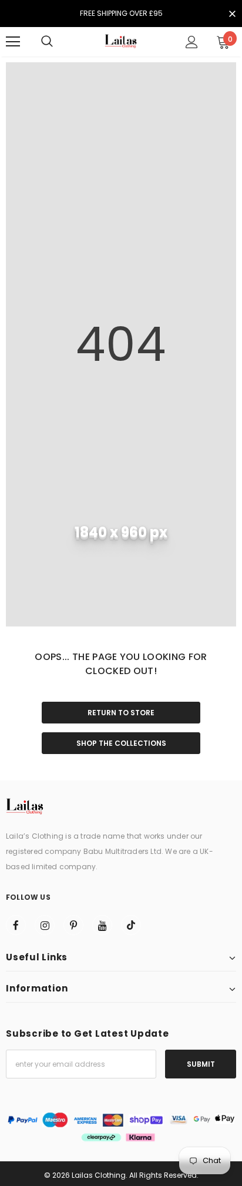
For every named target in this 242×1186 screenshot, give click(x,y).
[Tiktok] (131, 925)
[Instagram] (45, 925)
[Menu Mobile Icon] (13, 42)
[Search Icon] (47, 42)
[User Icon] (192, 42)
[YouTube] (102, 925)
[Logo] (121, 41)
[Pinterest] (73, 925)
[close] (232, 15)
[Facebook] (16, 925)
